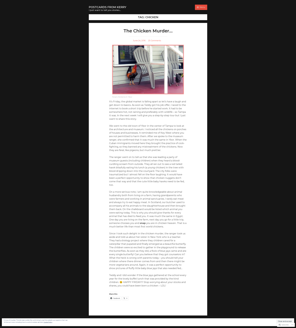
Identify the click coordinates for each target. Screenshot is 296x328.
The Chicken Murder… (148, 31)
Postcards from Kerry (107, 7)
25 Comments (154, 40)
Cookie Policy (47, 322)
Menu (202, 7)
